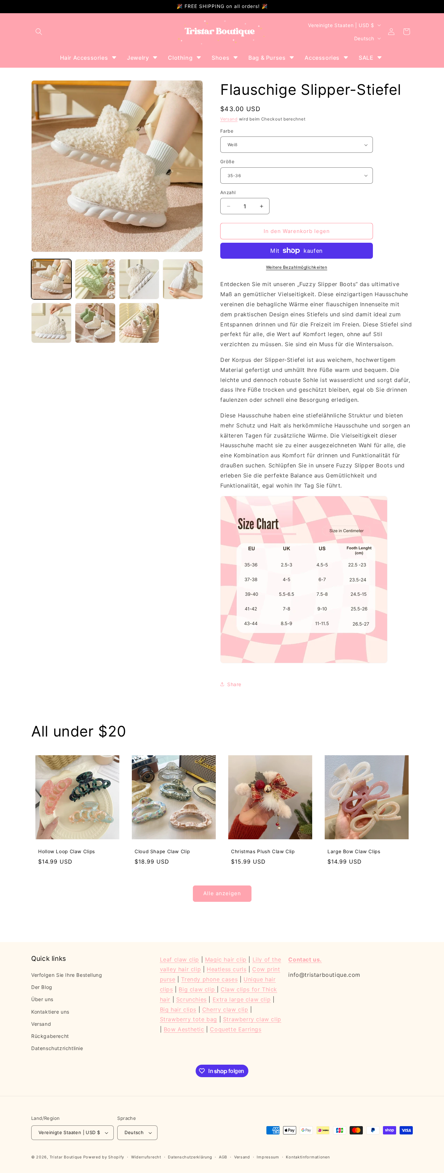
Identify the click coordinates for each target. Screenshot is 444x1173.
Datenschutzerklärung (190, 1157)
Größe (227, 161)
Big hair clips (178, 1009)
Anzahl (228, 192)
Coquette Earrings (235, 1029)
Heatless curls (226, 969)
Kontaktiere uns (50, 1012)
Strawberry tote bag (188, 1019)
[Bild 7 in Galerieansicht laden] (51, 323)
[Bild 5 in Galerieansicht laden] (139, 279)
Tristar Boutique (66, 1157)
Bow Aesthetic (184, 1029)
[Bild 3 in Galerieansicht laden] (95, 279)
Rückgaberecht (50, 1036)
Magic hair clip (226, 959)
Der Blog (41, 987)
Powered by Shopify (104, 1157)
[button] (38, 31)
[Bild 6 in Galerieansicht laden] (183, 279)
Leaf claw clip (179, 959)
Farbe (226, 131)
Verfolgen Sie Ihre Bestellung (66, 975)
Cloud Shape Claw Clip (162, 851)
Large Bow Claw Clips (354, 851)
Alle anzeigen (222, 893)
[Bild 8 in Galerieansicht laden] (95, 323)
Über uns (42, 999)
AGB (223, 1157)
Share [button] (234, 684)
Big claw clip (197, 989)
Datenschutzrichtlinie (57, 1048)
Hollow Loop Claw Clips (66, 851)
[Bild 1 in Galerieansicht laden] (51, 279)
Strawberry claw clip (252, 1019)
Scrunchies (191, 999)
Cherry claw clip (225, 1009)
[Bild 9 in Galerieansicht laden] (139, 323)
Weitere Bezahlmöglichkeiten (296, 267)
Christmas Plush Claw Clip (263, 851)
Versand (229, 119)
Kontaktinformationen (308, 1157)
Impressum (268, 1157)
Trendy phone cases (209, 979)
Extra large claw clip (242, 999)
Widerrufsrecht (146, 1157)
